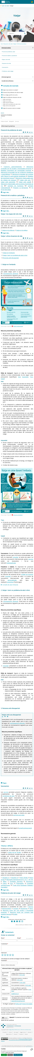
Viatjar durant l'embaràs (8, 102)
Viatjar (14, 44)
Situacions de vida (7, 44)
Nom (2, 938)
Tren (31, 377)
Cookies (10, 1032)
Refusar (10, 1055)
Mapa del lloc (9, 1034)
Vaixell (3, 379)
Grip (11, 883)
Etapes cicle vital (6, 59)
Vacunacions (5, 67)
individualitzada (11, 563)
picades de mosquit (27, 574)
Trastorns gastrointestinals (13, 167)
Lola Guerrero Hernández (6, 115)
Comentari (4, 944)
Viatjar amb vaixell (25, 182)
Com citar (17, 121)
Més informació (18, 1055)
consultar (15, 557)
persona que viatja (18, 815)
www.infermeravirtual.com (18, 1001)
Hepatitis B (14, 878)
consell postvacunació (25, 828)
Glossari (15, 1034)
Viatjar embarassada (18, 326)
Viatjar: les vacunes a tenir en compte (11, 108)
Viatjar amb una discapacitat (9, 105)
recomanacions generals (10, 274)
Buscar (26, 1034)
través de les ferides (14, 852)
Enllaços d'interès (4, 121)
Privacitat (5, 1032)
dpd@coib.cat (15, 994)
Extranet (29, 1032)
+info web (21, 975)
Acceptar (4, 1055)
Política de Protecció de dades (23, 1004)
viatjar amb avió (25, 180)
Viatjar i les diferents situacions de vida (12, 97)
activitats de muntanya (15, 186)
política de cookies (9, 1052)
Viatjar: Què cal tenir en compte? (10, 90)
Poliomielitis (19, 883)
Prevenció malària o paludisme (9, 55)
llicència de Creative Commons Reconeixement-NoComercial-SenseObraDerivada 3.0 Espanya (16, 1040)
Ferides (15, 914)
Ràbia (4, 881)
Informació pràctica (21, 44)
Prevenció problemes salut (8, 51)
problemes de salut (8, 796)
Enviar (4, 1017)
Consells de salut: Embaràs (10, 585)
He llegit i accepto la (16, 1004)
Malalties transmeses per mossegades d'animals (16, 170)
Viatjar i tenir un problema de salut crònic (15, 255)
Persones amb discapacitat (11, 258)
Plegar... (4, 783)
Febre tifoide (24, 878)
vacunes (30, 559)
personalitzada (12, 580)
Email (25, 938)
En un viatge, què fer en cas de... (10, 95)
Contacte (21, 1034)
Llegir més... (5, 192)
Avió (19, 377)
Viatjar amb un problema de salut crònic (11, 104)
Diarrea (30, 907)
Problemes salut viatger (7, 71)
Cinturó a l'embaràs (17, 515)
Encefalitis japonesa (16, 881)
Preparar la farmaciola (20, 188)
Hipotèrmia (24, 908)
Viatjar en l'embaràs (9, 253)
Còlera (4, 883)
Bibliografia (11, 121)
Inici (2, 44)
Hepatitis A (5, 878)
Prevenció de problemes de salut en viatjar (13, 92)
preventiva (10, 582)
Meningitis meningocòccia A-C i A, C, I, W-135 (19, 879)
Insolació (15, 908)
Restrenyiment (6, 908)
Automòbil (25, 377)
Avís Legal (16, 1032)
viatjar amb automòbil (8, 182)
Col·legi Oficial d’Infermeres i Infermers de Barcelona (20, 1029)
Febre (31, 908)
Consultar (6, 666)
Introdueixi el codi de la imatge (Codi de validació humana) (15, 959)
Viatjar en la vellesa (7, 101)
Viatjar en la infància (8, 230)
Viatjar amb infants (7, 99)
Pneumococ (29, 881)
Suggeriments (23, 1032)
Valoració (4, 953)
